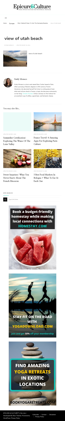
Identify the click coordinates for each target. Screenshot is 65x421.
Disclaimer (52, 415)
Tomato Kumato (27, 94)
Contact (44, 415)
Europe (11, 23)
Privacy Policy (15, 418)
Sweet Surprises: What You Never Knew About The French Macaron (16, 178)
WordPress (6, 418)
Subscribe (35, 415)
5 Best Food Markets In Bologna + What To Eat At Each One (46, 178)
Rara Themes (17, 416)
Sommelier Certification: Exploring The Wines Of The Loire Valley (16, 141)
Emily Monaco (10, 45)
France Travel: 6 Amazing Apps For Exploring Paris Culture (46, 141)
